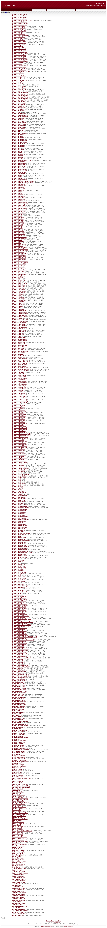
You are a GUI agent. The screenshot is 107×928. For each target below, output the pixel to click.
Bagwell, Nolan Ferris (18, 303)
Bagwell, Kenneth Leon (19, 56)
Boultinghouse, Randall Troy (21, 786)
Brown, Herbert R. (17, 834)
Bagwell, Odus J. (17, 318)
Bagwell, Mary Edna (18, 222)
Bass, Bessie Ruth (17, 727)
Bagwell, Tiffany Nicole (19, 554)
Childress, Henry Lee (18, 898)
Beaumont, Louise (17, 736)
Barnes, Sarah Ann (18, 718)
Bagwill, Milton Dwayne (19, 692)
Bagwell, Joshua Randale (20, 23)
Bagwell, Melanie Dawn (19, 256)
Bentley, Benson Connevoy (20, 749)
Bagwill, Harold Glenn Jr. (19, 686)
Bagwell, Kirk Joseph (18, 68)
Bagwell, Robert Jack (18, 420)
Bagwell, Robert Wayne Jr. (20, 437)
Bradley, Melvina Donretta (20, 799)
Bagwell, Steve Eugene (19, 512)
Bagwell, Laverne (17, 91)
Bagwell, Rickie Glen (18, 405)
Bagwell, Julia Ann (17, 32)
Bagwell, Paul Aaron (18, 346)
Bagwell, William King (18, 646)
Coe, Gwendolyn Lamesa (20, 910)
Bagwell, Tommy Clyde (19, 564)
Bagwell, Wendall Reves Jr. (20, 616)
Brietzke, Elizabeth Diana (20, 819)
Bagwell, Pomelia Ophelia (20, 370)
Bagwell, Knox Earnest (19, 70)
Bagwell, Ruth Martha (18, 465)
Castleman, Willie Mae (18, 888)
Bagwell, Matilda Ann (18, 241)
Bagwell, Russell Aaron (19, 461)
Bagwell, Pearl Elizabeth (19, 358)
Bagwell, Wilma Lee (18, 673)
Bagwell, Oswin (16, 336)
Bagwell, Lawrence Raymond (21, 97)
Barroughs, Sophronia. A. (20, 724)
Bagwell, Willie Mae (18, 670)
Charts (53, 9)
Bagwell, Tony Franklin (19, 572)
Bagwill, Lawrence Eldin (19, 691)
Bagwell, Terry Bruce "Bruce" (21, 533)
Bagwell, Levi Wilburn (18, 128)
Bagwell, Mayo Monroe (19, 253)
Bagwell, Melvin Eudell (19, 258)
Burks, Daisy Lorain (18, 855)
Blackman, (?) (16, 763)
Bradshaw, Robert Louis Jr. (20, 802)
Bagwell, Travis (16, 575)
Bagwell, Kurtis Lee (18, 73)
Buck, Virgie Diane (17, 849)
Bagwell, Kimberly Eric (19, 67)
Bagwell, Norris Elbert (18, 315)
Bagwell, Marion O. (17, 195)
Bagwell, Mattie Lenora (19, 244)
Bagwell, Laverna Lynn (19, 89)
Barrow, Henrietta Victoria (20, 725)
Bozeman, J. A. (16, 793)
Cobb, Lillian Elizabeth (19, 909)
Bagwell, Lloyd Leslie (18, 146)
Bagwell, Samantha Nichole (20, 474)
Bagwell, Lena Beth (18, 109)
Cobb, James (16, 907)
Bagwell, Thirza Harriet (19, 543)
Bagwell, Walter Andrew (19, 605)
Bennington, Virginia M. (19, 748)
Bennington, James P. (19, 746)
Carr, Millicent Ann (17, 886)
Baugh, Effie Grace (18, 731)
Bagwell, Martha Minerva (19, 202)
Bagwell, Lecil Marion (18, 104)
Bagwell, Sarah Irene (18, 483)
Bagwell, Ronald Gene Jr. (20, 444)
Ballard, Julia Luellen (18, 712)
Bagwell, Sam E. (17, 473)
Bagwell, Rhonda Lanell (19, 395)
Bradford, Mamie (17, 796)
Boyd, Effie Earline (17, 792)
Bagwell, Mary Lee (17, 229)
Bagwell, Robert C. (17, 413)
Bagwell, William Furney (19, 643)
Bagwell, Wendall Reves (19, 614)
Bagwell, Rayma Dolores (19, 381)
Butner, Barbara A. (17, 865)
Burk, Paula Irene (17, 853)
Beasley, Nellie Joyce (18, 734)
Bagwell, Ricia (16, 404)
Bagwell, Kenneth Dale (19, 55)
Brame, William (16, 805)
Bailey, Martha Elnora (18, 706)
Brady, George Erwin (18, 804)
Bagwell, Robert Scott (18, 431)
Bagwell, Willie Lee (17, 668)
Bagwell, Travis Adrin (18, 577)
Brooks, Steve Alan (18, 829)
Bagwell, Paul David (18, 349)
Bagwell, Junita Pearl (18, 40)
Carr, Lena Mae (16, 883)
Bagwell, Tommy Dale (18, 566)
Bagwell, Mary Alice (18, 217)
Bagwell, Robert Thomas (19, 432)
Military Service (71, 9)
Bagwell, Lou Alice (17, 157)
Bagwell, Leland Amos (19, 107)
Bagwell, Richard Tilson (19, 399)
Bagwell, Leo (16, 112)
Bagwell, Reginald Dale (19, 387)
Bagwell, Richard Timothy (20, 401)
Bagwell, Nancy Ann (18, 288)
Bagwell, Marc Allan (18, 187)
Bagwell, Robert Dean (18, 417)
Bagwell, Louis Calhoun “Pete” (21, 160)
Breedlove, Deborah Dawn (20, 813)
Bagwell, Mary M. (17, 235)
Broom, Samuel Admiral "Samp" (22, 831)
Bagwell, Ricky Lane (18, 407)
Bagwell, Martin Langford (20, 204)
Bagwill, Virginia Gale (18, 703)
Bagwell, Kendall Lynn (19, 50)
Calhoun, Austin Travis (19, 868)
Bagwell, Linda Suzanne (19, 140)
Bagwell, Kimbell (17, 64)
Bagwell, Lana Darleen (19, 76)
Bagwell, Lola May (17, 151)
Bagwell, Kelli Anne (18, 47)
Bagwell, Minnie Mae (18, 273)
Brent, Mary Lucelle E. (19, 814)
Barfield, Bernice (17, 715)
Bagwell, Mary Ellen (18, 223)
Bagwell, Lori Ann (17, 155)
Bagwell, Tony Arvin (18, 570)
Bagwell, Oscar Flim (18, 331)
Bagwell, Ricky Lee (18, 408)
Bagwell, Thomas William (20, 549)
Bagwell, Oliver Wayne (19, 322)
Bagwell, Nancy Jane (18, 289)
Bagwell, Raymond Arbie (19, 382)
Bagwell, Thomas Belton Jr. (20, 546)
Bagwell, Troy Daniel (18, 581)
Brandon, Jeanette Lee (19, 807)
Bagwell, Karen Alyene (19, 43)
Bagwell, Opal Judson (19, 325)
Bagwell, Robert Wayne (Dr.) (20, 435)
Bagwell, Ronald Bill (18, 440)
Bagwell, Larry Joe (17, 83)
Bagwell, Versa (16, 593)
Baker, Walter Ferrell (18, 707)
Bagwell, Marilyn (17, 192)
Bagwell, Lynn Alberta (18, 173)
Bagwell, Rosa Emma (18, 449)
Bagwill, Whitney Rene (19, 704)
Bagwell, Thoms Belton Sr (20, 551)
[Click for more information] (6, 12)
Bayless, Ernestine (18, 733)
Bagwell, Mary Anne (18, 220)
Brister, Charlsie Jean (18, 823)
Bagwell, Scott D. (17, 489)
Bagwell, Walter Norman (19, 611)
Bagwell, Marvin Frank (19, 210)
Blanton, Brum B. (17, 769)
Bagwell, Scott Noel (18, 491)
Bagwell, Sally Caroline (19, 470)
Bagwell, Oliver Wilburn (19, 324)
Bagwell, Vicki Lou (17, 595)
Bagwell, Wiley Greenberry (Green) (22, 622)
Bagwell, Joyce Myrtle (18, 28)
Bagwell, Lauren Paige (19, 88)
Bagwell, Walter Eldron (19, 610)
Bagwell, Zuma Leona (18, 679)
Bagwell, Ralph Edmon (19, 375)
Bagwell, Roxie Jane (18, 453)
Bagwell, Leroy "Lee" (18, 121)
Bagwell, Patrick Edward (19, 345)
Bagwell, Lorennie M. (18, 154)
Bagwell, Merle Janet (18, 259)
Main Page (35, 9)
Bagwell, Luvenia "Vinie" (19, 170)
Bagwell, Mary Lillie (18, 231)
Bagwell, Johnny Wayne (19, 17)
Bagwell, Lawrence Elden (20, 92)
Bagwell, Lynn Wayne (18, 175)
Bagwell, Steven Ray (18, 515)
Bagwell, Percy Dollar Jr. (19, 363)
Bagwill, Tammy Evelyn (19, 700)
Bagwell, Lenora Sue (18, 110)
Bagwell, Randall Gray (19, 376)
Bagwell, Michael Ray (18, 265)
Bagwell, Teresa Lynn (18, 530)
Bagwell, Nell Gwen (18, 294)
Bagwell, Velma (16, 589)
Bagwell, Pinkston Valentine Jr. (21, 369)
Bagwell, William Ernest (19, 641)
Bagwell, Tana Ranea (18, 528)
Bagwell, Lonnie (17, 152)
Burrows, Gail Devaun (19, 861)
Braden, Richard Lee (18, 795)
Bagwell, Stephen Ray (19, 510)
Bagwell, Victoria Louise (19, 599)
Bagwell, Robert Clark (18, 416)
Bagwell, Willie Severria (19, 671)
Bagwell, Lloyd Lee (18, 145)
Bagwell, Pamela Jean (19, 337)
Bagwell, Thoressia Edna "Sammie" (23, 552)
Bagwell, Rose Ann (18, 450)
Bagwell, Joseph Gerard (19, 22)
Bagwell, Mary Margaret (19, 237)
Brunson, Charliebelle (19, 844)
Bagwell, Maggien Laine (19, 179)
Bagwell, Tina (16, 558)
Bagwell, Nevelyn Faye (19, 300)
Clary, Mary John (17, 904)
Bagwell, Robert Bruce (19, 411)
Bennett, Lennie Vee (18, 745)
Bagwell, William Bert (18, 632)
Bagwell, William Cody (19, 638)
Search (48, 9)
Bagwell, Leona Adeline (19, 115)
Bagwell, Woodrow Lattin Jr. (20, 674)
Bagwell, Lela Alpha (18, 106)
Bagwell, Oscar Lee (18, 334)
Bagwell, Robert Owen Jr (19, 428)
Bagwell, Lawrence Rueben (20, 100)
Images (64, 9)
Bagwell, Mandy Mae (18, 184)
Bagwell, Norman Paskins (20, 313)
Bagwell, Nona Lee (18, 304)
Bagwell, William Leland (19, 650)
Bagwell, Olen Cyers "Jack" (20, 319)
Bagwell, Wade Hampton (19, 604)
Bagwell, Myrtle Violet (18, 286)
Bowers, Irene (16, 790)
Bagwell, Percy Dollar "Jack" (21, 361)
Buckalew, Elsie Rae (18, 850)
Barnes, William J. (17, 719)
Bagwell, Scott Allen (18, 488)
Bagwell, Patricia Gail (18, 342)
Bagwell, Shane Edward (19, 495)
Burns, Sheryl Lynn (18, 858)
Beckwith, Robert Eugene (20, 737)
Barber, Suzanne (17, 713)
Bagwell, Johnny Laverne (20, 14)
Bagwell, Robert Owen (19, 426)
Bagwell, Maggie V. (18, 178)
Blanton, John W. (17, 774)
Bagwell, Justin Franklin (19, 41)
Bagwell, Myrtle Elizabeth (20, 285)
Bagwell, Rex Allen (17, 392)
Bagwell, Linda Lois (18, 137)
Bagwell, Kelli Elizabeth (19, 49)
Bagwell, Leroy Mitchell (19, 122)
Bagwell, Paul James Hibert (20, 351)
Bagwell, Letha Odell (18, 125)
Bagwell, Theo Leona (18, 539)
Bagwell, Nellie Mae (18, 297)
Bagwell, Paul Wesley (18, 352)
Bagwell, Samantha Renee (20, 476)
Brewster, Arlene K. (18, 817)
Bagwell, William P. (17, 659)
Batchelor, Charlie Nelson (20, 730)
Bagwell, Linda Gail (18, 134)
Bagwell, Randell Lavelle (19, 378)
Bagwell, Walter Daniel (19, 607)
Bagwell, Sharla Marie (18, 497)
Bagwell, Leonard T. (18, 118)
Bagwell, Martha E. (17, 201)
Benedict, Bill (16, 739)
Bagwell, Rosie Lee (18, 452)
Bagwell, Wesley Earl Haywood (21, 619)
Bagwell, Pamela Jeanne (19, 339)
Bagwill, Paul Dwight (18, 697)
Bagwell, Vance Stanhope (20, 586)
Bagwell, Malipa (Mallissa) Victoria (22, 182)
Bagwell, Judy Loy (17, 29)
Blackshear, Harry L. (18, 764)
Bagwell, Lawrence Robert (20, 98)
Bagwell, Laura (16, 85)
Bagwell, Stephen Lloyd (19, 509)
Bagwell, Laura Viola (18, 86)
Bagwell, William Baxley (19, 631)
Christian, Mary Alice (18, 903)
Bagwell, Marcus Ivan (18, 188)
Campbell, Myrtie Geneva (20, 873)
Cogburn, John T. (17, 915)
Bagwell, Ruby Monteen (19, 458)
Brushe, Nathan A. (17, 847)
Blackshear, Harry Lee (19, 766)
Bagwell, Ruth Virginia (19, 467)
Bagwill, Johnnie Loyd (19, 689)
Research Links (88, 9)
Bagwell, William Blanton (19, 634)
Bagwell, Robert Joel (18, 422)
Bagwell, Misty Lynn (18, 277)
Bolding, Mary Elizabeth (19, 784)
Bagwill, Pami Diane (18, 695)
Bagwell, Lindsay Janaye (20, 142)
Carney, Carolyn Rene (19, 879)
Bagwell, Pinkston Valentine (20, 367)
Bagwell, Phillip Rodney (19, 364)
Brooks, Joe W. (16, 825)
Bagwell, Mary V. (17, 240)
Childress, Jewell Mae (18, 900)
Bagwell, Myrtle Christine (19, 283)
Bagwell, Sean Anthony (19, 492)
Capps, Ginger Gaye (18, 876)
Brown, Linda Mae (17, 835)
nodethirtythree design (68, 926)
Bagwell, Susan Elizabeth (20, 519)
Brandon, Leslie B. (17, 808)
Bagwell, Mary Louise (18, 232)
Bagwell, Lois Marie (18, 149)
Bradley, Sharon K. (18, 801)
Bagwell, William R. (18, 664)
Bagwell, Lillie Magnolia (19, 133)
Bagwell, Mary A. (17, 214)
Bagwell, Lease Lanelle (19, 103)
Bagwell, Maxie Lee (18, 252)
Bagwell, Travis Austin (19, 578)
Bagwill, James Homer (19, 688)
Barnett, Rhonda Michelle (20, 721)
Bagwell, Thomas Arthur (19, 545)
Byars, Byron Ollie (17, 867)
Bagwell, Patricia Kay (18, 343)
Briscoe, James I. (17, 820)
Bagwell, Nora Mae (17, 306)
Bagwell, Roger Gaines (19, 438)
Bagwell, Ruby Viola (18, 459)
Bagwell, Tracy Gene (18, 573)
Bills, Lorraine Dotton (18, 757)
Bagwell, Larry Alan (18, 82)
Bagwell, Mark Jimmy (18, 196)
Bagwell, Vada (16, 583)
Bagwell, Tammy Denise (19, 527)
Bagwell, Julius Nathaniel (20, 35)
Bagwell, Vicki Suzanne (19, 596)
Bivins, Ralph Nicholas (19, 758)
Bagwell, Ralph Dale (18, 373)
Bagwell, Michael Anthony (20, 261)
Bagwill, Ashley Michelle (19, 680)
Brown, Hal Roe (17, 832)
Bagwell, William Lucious (20, 653)
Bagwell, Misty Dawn (18, 276)
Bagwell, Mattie (16, 243)
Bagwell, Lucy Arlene (18, 166)
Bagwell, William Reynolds (20, 665)
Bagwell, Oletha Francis (19, 321)
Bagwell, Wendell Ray (18, 617)
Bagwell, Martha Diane (19, 199)
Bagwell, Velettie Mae (18, 587)
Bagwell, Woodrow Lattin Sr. (21, 676)
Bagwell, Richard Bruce (19, 396)
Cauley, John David (18, 889)
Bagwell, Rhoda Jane (18, 393)
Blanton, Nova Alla (17, 775)
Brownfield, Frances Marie (20, 841)
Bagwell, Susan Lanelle (19, 521)
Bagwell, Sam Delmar (18, 471)
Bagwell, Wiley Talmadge (19, 623)
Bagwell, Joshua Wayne (19, 25)
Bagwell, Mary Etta (17, 225)
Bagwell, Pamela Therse (19, 340)
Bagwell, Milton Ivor (18, 271)
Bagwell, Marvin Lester (19, 211)
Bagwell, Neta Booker (18, 298)
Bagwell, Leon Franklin (19, 113)
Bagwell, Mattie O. (17, 246)
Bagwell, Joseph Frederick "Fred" (22, 20)
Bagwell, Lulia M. (17, 167)
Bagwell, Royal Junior (19, 455)
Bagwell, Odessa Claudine (20, 316)
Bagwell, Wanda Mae (18, 613)
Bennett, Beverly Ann (18, 742)
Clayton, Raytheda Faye (19, 906)
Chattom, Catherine (18, 891)
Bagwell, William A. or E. (19, 628)
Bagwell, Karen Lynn (18, 44)
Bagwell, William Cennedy (20, 635)
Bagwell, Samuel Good (19, 477)
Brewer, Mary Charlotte (19, 816)
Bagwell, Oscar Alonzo (19, 330)
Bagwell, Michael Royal (19, 268)
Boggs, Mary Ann (17, 781)
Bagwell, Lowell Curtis (19, 163)
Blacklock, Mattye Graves (20, 761)
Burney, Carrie (16, 856)
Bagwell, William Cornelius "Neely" (23, 640)
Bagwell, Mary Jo (17, 226)
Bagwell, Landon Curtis (19, 77)
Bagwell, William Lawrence (20, 649)
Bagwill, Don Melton (18, 682)
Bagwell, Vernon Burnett (19, 592)
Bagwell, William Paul (18, 662)
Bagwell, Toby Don (18, 560)
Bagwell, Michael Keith (19, 264)
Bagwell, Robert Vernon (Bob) (21, 434)
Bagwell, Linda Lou (18, 139)
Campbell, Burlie (17, 870)
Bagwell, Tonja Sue (18, 569)
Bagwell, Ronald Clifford (19, 441)
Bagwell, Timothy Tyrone (19, 557)
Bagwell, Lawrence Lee (19, 94)
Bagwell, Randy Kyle (18, 379)
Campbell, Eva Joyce (18, 871)
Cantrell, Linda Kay (18, 874)
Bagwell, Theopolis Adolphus (21, 540)
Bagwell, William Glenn (19, 644)
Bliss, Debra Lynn (17, 777)
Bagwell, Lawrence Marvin (20, 95)
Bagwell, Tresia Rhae (18, 580)
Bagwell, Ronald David (19, 443)
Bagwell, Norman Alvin (19, 310)
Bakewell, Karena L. (18, 709)
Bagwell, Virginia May (18, 602)
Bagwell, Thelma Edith (19, 537)
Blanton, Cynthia (17, 771)
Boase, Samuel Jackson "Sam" (22, 778)
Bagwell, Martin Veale (18, 205)
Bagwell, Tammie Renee (19, 525)
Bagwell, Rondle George (19, 447)
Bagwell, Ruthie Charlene (20, 468)
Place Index (58, 9)
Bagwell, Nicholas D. (18, 301)
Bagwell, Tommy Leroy (19, 567)
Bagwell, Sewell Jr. (17, 494)
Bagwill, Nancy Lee (18, 694)
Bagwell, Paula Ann (18, 354)
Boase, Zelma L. (17, 780)
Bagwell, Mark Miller (18, 198)
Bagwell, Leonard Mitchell (20, 116)
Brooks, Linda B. (17, 828)
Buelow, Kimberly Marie (19, 852)
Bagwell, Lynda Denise (19, 172)
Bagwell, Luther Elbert (19, 169)
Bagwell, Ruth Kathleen (19, 464)
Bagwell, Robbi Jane (18, 410)
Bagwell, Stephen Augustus (20, 507)
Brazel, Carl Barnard (18, 811)
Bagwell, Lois (16, 148)
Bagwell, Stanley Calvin (19, 504)
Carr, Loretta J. (16, 885)
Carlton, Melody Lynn (18, 877)
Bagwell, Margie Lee (18, 190)
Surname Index (42, 9)
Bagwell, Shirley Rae (18, 501)
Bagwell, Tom (16, 563)
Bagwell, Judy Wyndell (19, 31)
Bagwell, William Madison (20, 655)
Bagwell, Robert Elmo (18, 419)
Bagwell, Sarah (16, 479)
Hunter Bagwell (56, 922)
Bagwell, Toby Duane (18, 561)
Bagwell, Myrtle (16, 282)
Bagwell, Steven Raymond (20, 516)
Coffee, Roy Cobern (18, 912)
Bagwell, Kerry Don (18, 62)
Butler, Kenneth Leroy (19, 864)
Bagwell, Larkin (16, 79)
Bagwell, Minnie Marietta (19, 274)
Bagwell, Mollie (16, 279)
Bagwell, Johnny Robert (19, 16)
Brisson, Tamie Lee (18, 822)
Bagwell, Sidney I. (17, 503)
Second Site (49, 926)
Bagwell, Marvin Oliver (19, 213)
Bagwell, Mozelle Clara (19, 280)
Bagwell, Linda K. (17, 136)
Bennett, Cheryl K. (17, 743)
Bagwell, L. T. (16, 74)
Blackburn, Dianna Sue (19, 760)
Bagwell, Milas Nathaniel (19, 270)
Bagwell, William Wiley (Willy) (21, 667)
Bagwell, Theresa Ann (19, 542)
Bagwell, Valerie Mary (18, 584)
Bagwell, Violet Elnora (19, 601)
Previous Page (96, 9)
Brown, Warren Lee (18, 840)
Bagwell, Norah (16, 307)
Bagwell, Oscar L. (17, 333)
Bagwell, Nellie (16, 295)
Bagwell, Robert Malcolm (19, 423)
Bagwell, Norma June (18, 309)
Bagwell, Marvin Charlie (19, 207)
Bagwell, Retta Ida (17, 390)
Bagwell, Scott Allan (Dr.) (19, 486)
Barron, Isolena (16, 722)
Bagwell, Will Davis (18, 626)
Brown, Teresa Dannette (19, 837)
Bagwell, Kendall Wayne (19, 52)
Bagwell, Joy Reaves (18, 26)
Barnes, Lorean (17, 716)
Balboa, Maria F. (17, 710)
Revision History (79, 9)
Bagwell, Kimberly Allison (20, 65)
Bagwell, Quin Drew (18, 372)
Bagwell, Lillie (16, 131)
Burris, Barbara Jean (18, 859)
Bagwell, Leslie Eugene (19, 124)
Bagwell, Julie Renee (18, 34)
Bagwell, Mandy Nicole (19, 185)
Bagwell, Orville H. (17, 328)
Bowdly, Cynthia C (17, 789)
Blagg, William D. (17, 768)
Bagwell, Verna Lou (18, 590)
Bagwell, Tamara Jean (19, 524)
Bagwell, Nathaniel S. (18, 292)
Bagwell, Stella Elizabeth (19, 506)
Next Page (103, 9)
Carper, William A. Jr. (18, 882)
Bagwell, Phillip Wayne (19, 366)
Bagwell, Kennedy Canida (20, 53)
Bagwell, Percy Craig (18, 360)
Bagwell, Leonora (17, 119)
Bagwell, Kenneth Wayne (20, 59)
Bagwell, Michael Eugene (20, 262)
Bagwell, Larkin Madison (19, 80)
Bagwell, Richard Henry (19, 398)
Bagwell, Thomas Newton (20, 548)
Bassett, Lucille (16, 728)
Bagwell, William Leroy (19, 652)
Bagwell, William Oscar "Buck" (21, 658)
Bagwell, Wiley (16, 620)
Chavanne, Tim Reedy (19, 892)
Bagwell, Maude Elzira (19, 247)
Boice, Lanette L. (17, 783)
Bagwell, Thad (16, 536)
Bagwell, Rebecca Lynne (19, 386)
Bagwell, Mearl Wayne (18, 255)
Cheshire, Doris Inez (18, 894)
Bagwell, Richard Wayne (19, 402)
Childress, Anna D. (18, 897)
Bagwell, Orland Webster (19, 327)
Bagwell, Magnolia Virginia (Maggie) (23, 181)
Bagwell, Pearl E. (17, 357)
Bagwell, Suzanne (17, 522)
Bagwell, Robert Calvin (19, 414)
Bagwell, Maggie (17, 176)
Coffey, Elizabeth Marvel (19, 913)
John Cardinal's (44, 926)
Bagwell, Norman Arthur (19, 312)
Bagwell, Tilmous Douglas (20, 555)
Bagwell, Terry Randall (19, 534)
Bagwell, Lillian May (18, 130)
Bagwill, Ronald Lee (18, 698)
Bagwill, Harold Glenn (18, 685)
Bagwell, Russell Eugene (20, 462)
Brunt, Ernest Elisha (18, 846)
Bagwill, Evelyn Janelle (19, 683)
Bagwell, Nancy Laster (19, 291)
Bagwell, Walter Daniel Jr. (20, 608)
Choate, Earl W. (16, 901)
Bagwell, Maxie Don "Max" (20, 250)
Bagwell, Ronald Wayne (19, 446)
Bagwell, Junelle (17, 38)
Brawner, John (16, 810)
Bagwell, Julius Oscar (18, 37)
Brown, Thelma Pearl (18, 838)
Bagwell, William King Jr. (19, 647)
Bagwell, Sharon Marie (19, 498)
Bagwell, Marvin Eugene (19, 208)
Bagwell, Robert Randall (19, 429)
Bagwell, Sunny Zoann (19, 518)
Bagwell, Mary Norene (19, 238)
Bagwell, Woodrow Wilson (20, 677)
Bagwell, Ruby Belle (18, 456)
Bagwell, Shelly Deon (18, 500)
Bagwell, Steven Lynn (18, 513)
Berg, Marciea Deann (18, 751)
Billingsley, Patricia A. (18, 755)
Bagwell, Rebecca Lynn (19, 384)
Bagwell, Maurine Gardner (20, 249)
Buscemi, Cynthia (17, 862)
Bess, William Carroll (18, 752)
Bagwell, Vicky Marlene (19, 598)
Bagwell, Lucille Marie (18, 164)
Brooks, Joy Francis (18, 826)
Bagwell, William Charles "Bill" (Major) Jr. (24, 637)
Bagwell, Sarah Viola (18, 485)
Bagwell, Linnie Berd (18, 143)
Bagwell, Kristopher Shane (20, 71)
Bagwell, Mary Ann (17, 219)
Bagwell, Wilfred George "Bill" (21, 625)
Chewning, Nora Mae (18, 895)
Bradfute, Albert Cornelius (20, 798)
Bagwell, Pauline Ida (18, 355)
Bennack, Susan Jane (19, 740)
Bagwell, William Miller (19, 656)
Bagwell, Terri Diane (18, 531)
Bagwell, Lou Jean (17, 158)
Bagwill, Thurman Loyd (19, 701)
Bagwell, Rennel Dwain (19, 389)
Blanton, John (16, 772)
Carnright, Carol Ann (18, 880)
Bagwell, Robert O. (17, 425)
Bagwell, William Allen (18, 629)
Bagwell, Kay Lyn (17, 46)
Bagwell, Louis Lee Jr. (19, 161)
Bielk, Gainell (16, 754)
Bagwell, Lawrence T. (18, 101)
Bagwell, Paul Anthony (19, 348)
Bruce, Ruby (16, 843)
